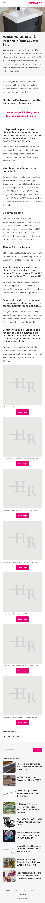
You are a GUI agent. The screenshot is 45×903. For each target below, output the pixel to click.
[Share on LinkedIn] (13, 737)
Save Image (22, 412)
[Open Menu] (4, 3)
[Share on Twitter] (9, 737)
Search (37, 750)
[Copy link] (18, 737)
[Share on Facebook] (5, 737)
